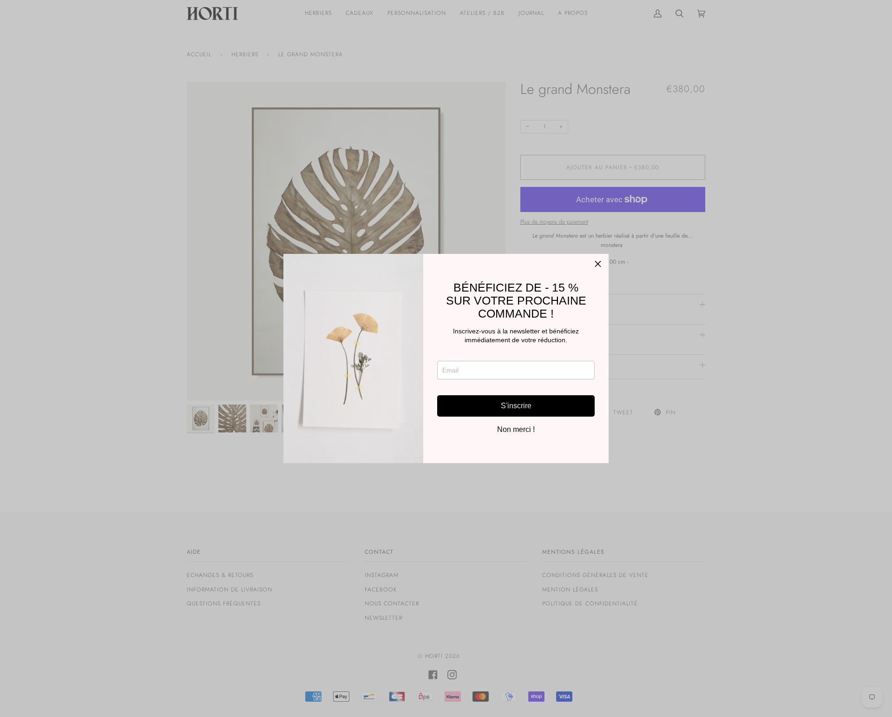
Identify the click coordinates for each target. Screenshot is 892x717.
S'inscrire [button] (516, 406)
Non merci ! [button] (516, 429)
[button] (598, 264)
